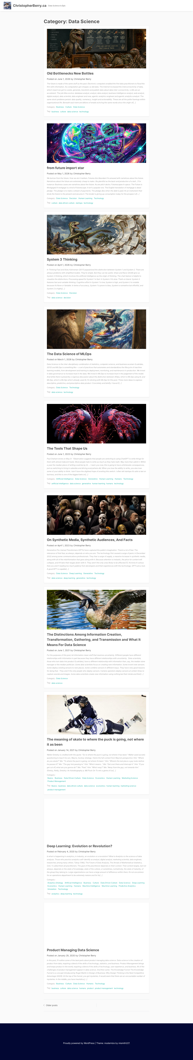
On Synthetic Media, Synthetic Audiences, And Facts (90, 540)
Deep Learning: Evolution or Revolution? (79, 846)
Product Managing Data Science (73, 950)
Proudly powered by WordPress (78, 1043)
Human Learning (85, 198)
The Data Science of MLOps (69, 354)
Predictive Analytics (127, 886)
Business (60, 107)
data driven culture (66, 203)
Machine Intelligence (91, 886)
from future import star (65, 168)
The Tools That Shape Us (67, 448)
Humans (118, 479)
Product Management (56, 781)
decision (67, 297)
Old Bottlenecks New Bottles (70, 73)
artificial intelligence (60, 483)
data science (72, 111)
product (90, 988)
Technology (99, 198)
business (55, 111)
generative (86, 483)
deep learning (69, 578)
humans (109, 483)
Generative (93, 479)
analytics (55, 894)
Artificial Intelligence (64, 479)
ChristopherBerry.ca (29, 6)
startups (79, 203)
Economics (100, 778)
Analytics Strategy (55, 883)
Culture (68, 107)
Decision (73, 198)
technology (84, 111)
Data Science (79, 107)
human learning (98, 483)
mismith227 (124, 1043)
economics (100, 786)
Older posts (51, 1005)
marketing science (128, 786)
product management (56, 789)
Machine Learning (109, 886)
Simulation (51, 889)
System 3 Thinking (62, 259)
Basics (50, 778)
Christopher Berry (82, 79)
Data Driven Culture (72, 778)
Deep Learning (75, 573)
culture (63, 111)
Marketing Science (130, 778)
